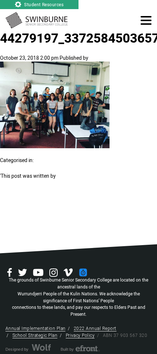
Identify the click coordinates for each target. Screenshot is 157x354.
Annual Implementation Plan (35, 328)
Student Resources (43, 4)
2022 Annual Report (95, 328)
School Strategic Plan (34, 335)
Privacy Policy (80, 335)
